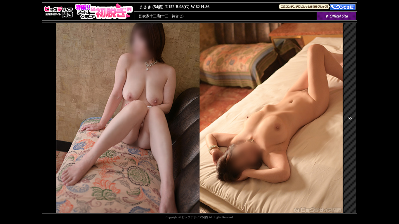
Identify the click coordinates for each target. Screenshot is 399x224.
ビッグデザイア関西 (195, 217)
